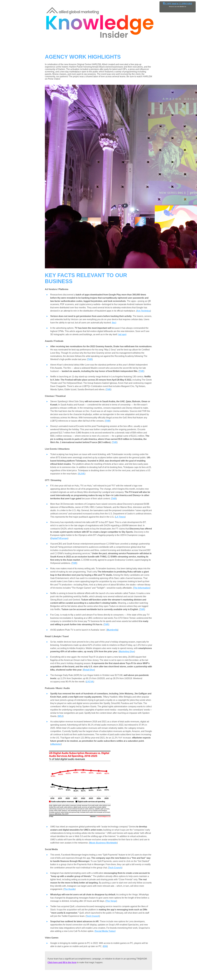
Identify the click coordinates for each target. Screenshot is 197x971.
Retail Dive (88, 670)
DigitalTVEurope (59, 538)
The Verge (111, 901)
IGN (105, 946)
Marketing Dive (126, 651)
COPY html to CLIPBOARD (177, 3)
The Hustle (69, 889)
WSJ (60, 716)
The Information (142, 588)
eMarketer (56, 744)
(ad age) (122, 334)
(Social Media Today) (105, 931)
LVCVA (89, 681)
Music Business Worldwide (103, 843)
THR (90, 359)
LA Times (120, 517)
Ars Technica (143, 311)
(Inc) (114, 322)
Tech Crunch (115, 867)
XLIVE (81, 474)
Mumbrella (112, 630)
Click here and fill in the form (62, 962)
